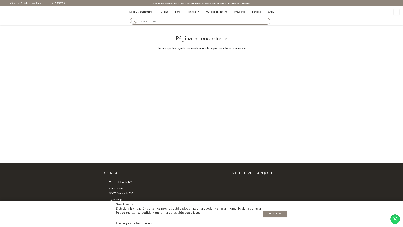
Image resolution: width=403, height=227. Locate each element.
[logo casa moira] (24, 12)
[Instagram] (396, 3)
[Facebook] (389, 3)
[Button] (396, 12)
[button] (395, 219)
